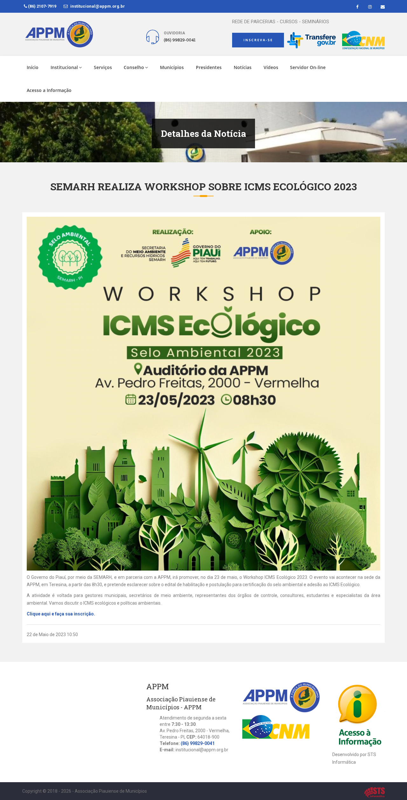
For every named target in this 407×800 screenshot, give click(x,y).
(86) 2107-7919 (41, 6)
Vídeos (271, 67)
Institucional (64, 67)
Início (32, 67)
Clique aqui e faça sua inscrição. (61, 613)
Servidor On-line (308, 67)
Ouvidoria (174, 33)
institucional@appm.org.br (97, 6)
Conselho (134, 67)
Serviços (103, 67)
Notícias (243, 67)
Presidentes (209, 67)
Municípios (172, 67)
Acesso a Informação (49, 90)
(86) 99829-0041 (198, 743)
